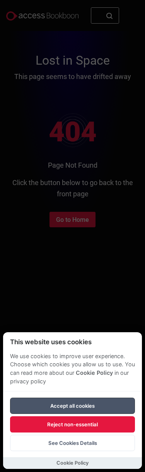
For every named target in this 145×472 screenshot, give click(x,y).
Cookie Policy (94, 372)
